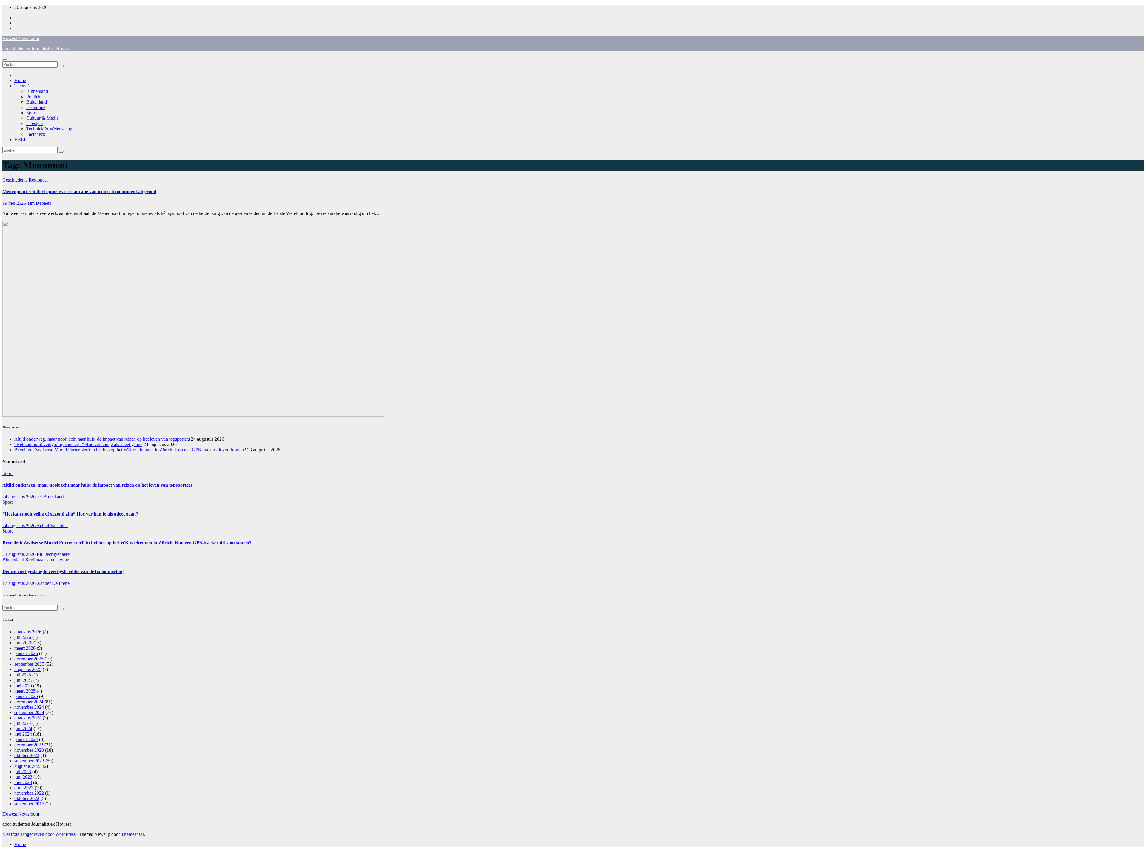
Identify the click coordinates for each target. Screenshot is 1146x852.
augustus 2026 (27, 631)
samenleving (57, 559)
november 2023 (29, 750)
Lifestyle (34, 123)
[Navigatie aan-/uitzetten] (4, 60)
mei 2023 (23, 782)
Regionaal (38, 179)
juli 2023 (22, 771)
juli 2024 (22, 723)
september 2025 (29, 664)
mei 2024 (23, 733)
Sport (31, 112)
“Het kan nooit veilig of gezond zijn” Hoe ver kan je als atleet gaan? (78, 444)
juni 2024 (23, 728)
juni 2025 (23, 680)
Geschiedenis (15, 179)
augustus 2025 (27, 669)
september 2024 (29, 712)
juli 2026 (22, 637)
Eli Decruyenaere (53, 554)
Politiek (33, 96)
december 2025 (28, 658)
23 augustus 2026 (19, 554)
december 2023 (28, 744)
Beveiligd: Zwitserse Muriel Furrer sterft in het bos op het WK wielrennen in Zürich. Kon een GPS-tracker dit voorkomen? (130, 449)
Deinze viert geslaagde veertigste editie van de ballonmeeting (63, 571)
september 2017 (29, 803)
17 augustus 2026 (19, 583)
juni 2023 (23, 776)
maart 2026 (25, 647)
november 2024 (29, 707)
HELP (20, 139)
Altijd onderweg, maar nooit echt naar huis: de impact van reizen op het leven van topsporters (102, 439)
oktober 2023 (26, 755)
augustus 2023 (27, 766)
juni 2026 (23, 642)
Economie (35, 107)
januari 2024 (26, 739)
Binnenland (37, 91)
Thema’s (22, 85)
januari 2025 (26, 696)
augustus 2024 (27, 717)
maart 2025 (25, 690)
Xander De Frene (53, 583)
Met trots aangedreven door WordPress (39, 834)
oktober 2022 (26, 798)
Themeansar (132, 834)
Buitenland (36, 101)
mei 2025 (23, 685)
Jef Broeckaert (50, 496)
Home (20, 80)
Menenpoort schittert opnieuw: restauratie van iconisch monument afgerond (79, 191)
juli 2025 (22, 674)
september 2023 (29, 760)
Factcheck (35, 134)
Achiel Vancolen (52, 525)
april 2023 (23, 787)
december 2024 (28, 701)
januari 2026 (26, 653)
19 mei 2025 (14, 203)
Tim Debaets (39, 203)
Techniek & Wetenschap (49, 128)
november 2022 (29, 793)
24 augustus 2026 (19, 496)
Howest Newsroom (20, 38)
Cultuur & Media (42, 118)
